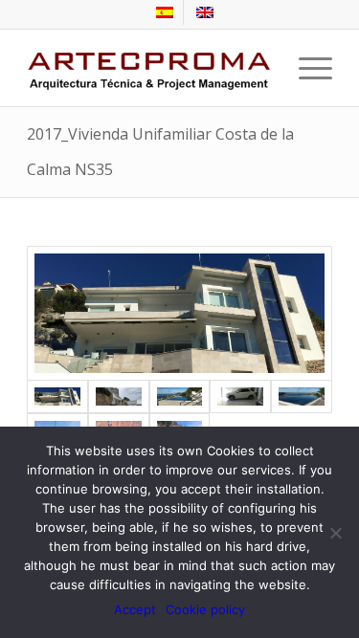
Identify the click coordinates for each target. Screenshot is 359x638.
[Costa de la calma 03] (240, 397)
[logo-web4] (149, 68)
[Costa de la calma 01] (118, 397)
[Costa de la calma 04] (301, 397)
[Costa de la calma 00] (179, 313)
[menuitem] (165, 12)
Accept (135, 609)
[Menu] (306, 68)
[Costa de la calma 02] (180, 397)
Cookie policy (205, 609)
